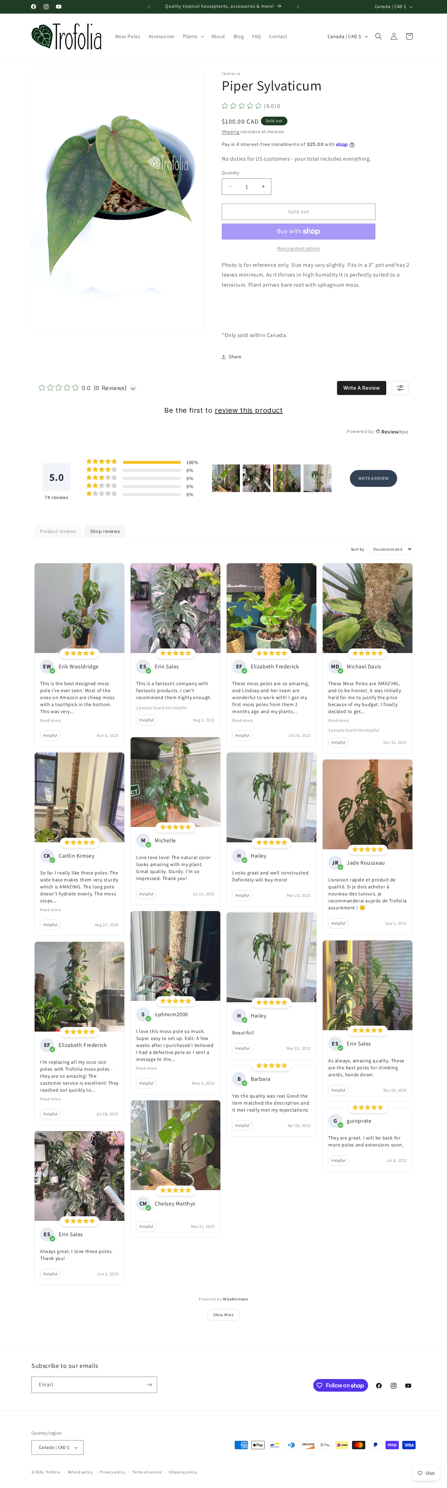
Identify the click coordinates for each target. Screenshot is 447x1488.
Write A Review (361, 388)
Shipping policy (183, 1471)
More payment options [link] (298, 248)
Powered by (223, 1299)
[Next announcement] (298, 6)
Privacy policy (112, 1471)
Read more (50, 720)
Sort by (358, 549)
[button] (193, 36)
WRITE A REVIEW (373, 478)
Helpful (50, 735)
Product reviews (58, 531)
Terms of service (147, 1471)
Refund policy (80, 1471)
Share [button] (235, 356)
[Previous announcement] (149, 6)
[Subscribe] (149, 1385)
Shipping (231, 131)
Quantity (230, 173)
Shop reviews (105, 531)
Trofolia (53, 1471)
